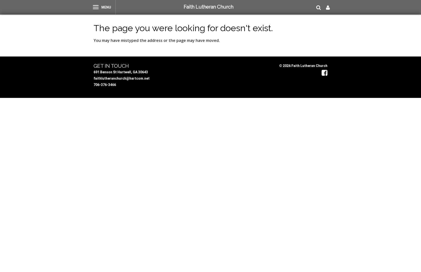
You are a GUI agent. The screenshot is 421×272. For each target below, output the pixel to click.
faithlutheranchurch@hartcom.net (122, 78)
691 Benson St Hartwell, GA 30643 (121, 72)
